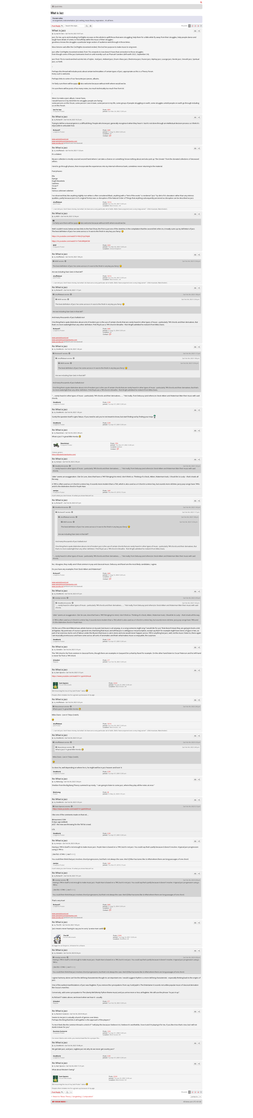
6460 (108, 130)
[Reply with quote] (195, 30)
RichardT (59, 120)
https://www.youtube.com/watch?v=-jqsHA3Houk (71, 676)
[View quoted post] (65, 261)
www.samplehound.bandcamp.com (64, 141)
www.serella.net (57, 143)
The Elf (58, 925)
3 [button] (195, 26)
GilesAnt (59, 650)
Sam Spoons (60, 672)
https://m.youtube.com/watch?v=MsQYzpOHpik (71, 236)
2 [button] (192, 26)
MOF (57, 216)
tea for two (60, 34)
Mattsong (59, 782)
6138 (108, 402)
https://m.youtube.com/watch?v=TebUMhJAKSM (71, 241)
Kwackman (60, 433)
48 (108, 792)
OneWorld (59, 349)
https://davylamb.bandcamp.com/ (64, 454)
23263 (115, 683)
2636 (108, 245)
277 (108, 660)
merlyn (58, 462)
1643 (108, 490)
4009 (108, 109)
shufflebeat (60, 150)
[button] (201, 25)
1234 (108, 1031)
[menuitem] (201, 2)
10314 (109, 202)
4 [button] (198, 26)
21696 (119, 935)
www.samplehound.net (60, 139)
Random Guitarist (62, 1014)
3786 (116, 443)
